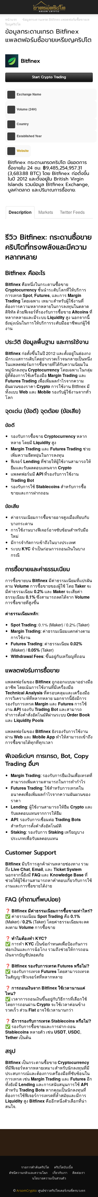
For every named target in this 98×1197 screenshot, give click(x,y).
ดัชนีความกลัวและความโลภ (28, 1173)
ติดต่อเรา (78, 1173)
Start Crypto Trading (49, 77)
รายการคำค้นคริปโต (35, 1167)
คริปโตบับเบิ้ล (63, 1167)
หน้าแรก (11, 19)
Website (22, 150)
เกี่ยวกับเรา (60, 1173)
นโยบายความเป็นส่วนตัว (49, 1178)
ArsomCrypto (26, 1190)
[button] (90, 7)
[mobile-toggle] (9, 7)
